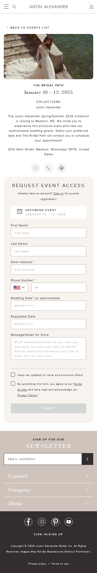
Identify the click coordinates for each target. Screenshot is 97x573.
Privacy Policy (27, 395)
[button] (19, 287)
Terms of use (60, 563)
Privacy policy (37, 563)
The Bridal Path (48, 85)
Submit (48, 408)
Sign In (59, 193)
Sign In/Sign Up (48, 534)
